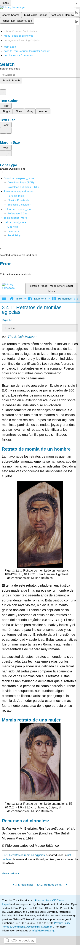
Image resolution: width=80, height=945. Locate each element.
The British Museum (22, 337)
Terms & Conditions (13, 926)
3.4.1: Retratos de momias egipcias (23, 855)
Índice (11, 328)
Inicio (18, 298)
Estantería (40, 298)
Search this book (10, 68)
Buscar (7, 941)
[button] (13, 231)
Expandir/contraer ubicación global (76, 297)
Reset (5, 105)
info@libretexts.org (42, 930)
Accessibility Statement (39, 926)
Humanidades (66, 298)
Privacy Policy (62, 922)
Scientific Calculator (19, 204)
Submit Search (11, 80)
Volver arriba (9, 873)
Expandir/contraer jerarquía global (6, 298)
